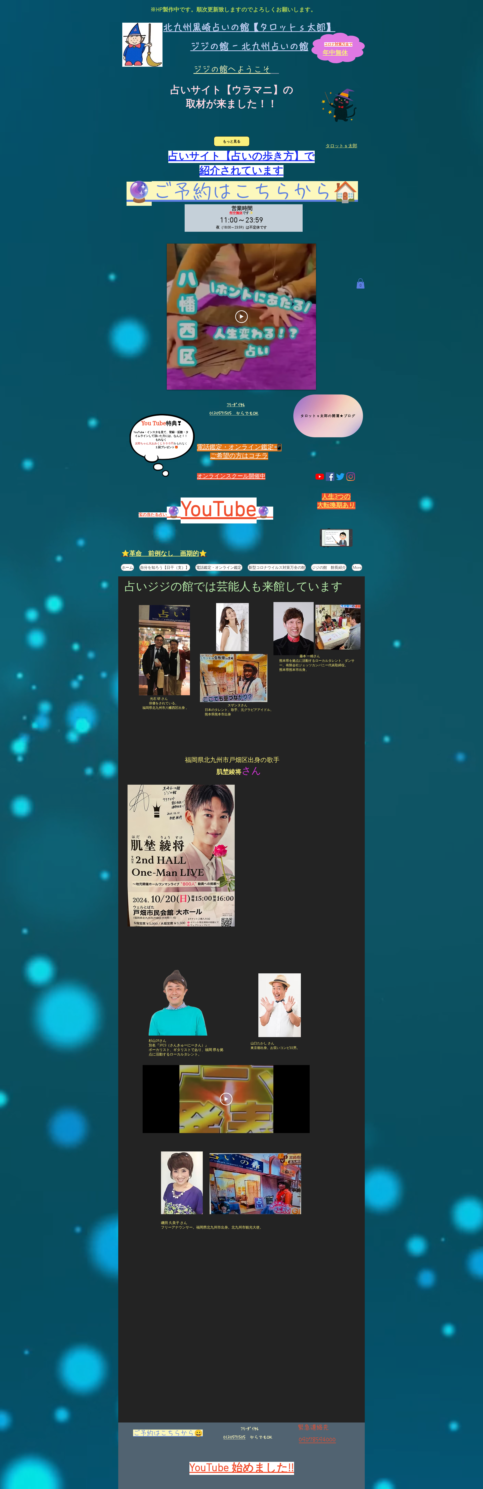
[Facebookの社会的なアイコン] (330, 476)
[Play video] (241, 316)
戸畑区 (238, 760)
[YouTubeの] (319, 476)
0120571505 (234, 1437)
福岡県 (194, 760)
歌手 (273, 760)
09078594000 (317, 1440)
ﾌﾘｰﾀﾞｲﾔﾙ (236, 405)
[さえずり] (340, 476)
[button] (360, 283)
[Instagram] (350, 476)
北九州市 (216, 760)
